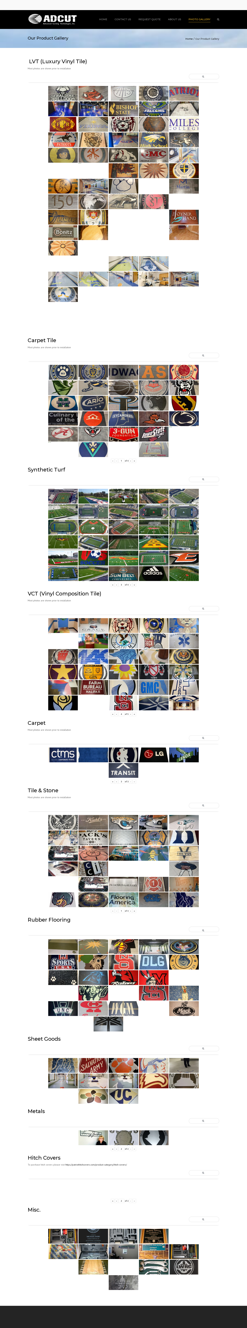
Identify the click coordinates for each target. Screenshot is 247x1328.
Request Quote (149, 19)
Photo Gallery (199, 19)
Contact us (123, 19)
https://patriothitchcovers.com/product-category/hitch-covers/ (96, 1164)
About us (174, 19)
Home (103, 19)
